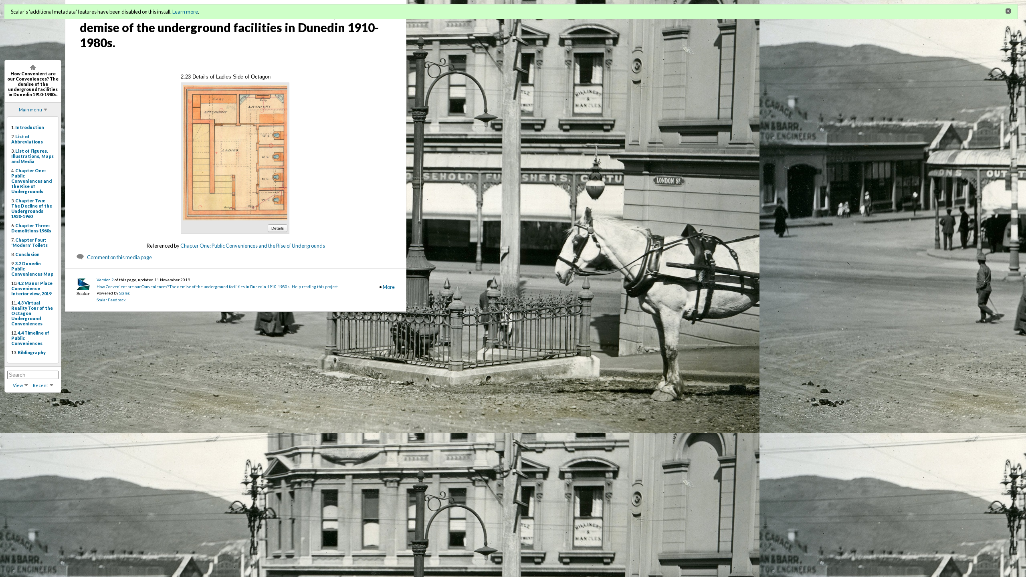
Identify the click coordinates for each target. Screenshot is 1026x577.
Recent (40, 385)
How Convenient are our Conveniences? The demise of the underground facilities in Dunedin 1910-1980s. (193, 286)
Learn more (185, 11)
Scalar (124, 293)
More (389, 287)
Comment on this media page (119, 257)
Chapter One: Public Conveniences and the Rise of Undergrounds (252, 245)
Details (277, 228)
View (18, 385)
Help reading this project (315, 286)
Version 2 (105, 279)
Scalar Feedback (111, 299)
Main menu (30, 109)
